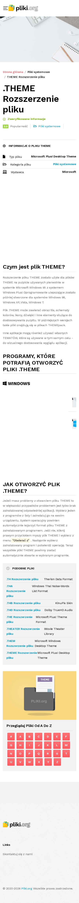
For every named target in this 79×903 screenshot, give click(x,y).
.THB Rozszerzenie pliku (23, 603)
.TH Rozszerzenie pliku (22, 579)
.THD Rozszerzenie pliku (23, 610)
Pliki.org (26, 888)
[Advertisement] (39, 220)
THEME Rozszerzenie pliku (26, 77)
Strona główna (13, 72)
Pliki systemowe (38, 72)
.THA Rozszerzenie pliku (16, 591)
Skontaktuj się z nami (18, 854)
